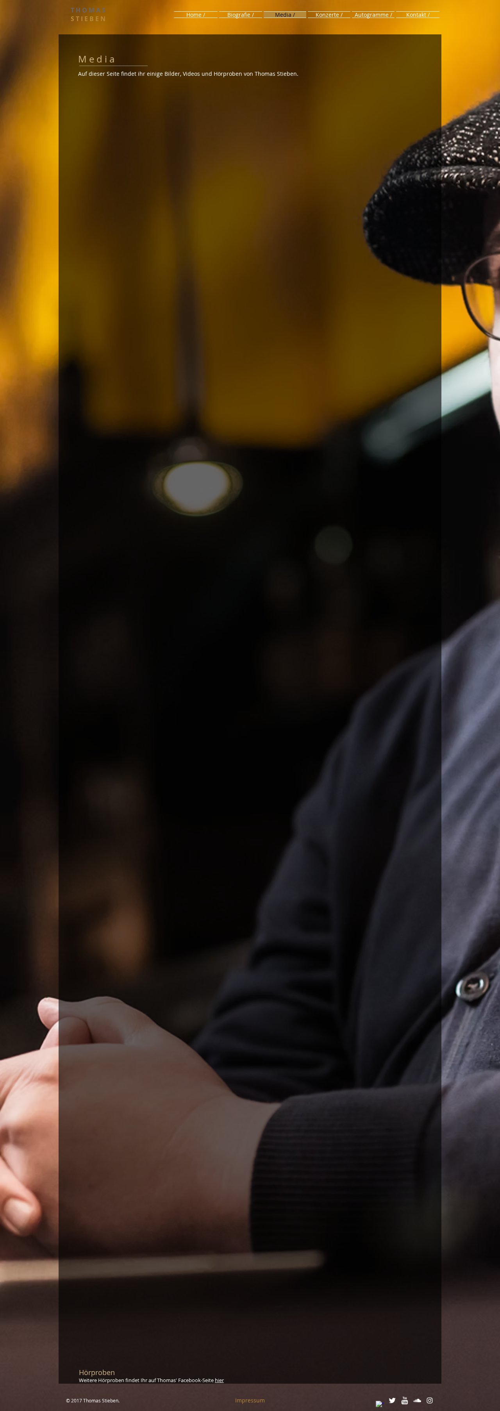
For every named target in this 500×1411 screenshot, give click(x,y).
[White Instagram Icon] (430, 1400)
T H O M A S (88, 10)
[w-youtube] (405, 1400)
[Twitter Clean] (392, 1400)
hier (219, 1380)
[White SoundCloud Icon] (417, 1400)
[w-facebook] (380, 1405)
